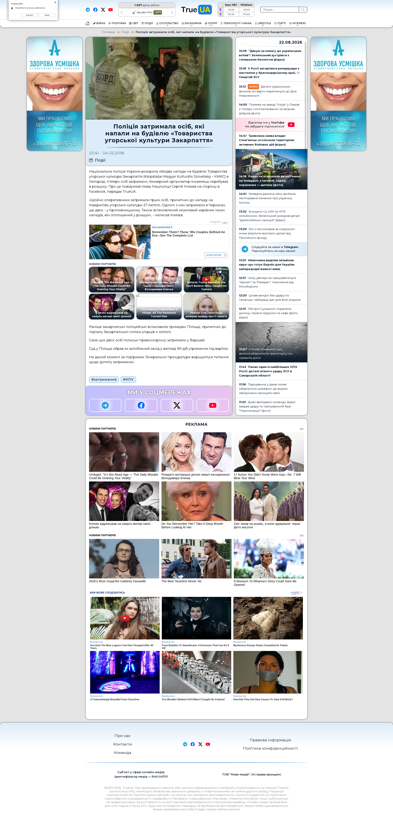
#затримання (104, 379)
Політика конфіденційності (270, 748)
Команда (122, 752)
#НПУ (128, 379)
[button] (122, 12)
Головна (108, 32)
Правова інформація (270, 740)
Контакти (122, 744)
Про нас (123, 735)
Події (125, 32)
